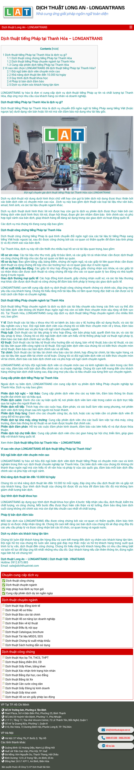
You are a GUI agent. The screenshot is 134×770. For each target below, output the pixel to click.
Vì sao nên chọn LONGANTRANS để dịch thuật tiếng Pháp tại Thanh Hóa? (49, 68)
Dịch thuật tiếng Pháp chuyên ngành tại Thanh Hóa (41, 61)
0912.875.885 (19, 562)
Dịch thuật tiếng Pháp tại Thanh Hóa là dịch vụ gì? (35, 55)
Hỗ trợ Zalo (110, 745)
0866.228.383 (124, 737)
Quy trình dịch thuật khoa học (27, 78)
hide (55, 48)
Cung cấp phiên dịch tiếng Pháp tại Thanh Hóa (38, 64)
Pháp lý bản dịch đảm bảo (25, 81)
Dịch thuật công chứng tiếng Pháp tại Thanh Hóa (39, 58)
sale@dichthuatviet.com (24, 565)
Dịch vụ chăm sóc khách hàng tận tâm (33, 84)
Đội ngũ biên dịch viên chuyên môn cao (33, 71)
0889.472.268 (111, 737)
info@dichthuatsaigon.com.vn (118, 729)
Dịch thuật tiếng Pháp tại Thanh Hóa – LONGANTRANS (51, 38)
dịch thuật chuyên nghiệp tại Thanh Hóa (54, 464)
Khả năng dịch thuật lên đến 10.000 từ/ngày (36, 74)
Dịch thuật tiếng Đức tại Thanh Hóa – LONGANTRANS (47, 442)
